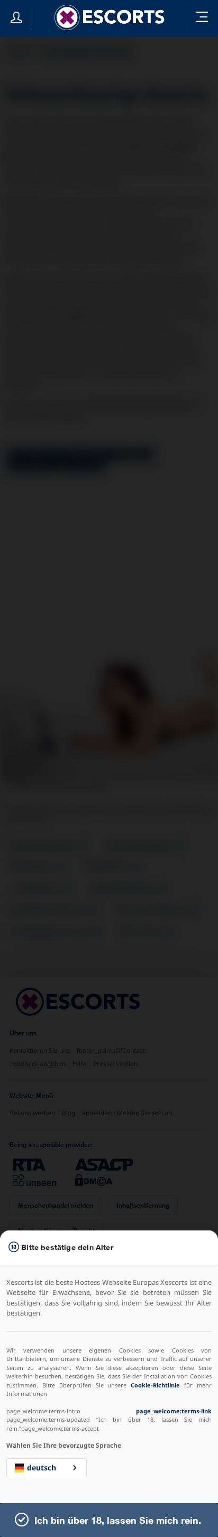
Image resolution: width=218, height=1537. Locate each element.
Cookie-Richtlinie (155, 1385)
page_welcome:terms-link (174, 1411)
